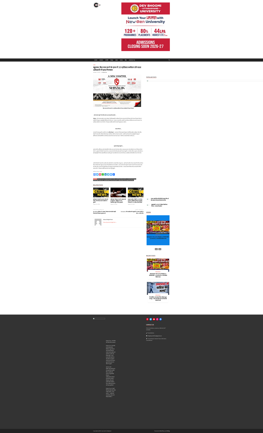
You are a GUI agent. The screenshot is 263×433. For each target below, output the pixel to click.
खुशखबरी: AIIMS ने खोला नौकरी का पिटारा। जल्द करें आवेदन (159, 205)
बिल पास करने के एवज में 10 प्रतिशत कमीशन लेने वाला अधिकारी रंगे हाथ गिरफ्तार (122, 180)
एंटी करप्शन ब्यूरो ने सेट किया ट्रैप (98, 180)
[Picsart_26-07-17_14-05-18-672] (117, 106)
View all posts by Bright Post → (110, 222)
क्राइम (116, 60)
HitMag (168, 430)
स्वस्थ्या (121, 60)
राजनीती (106, 60)
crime (94, 64)
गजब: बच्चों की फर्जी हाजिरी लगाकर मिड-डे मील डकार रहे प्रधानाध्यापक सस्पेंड (160, 199)
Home (95, 60)
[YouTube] (154, 319)
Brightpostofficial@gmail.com (155, 335)
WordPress (162, 430)
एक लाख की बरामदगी (107, 180)
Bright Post (104, 72)
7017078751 (151, 333)
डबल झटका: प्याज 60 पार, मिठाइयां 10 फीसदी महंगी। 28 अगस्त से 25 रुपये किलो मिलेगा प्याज (158, 237)
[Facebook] (160, 319)
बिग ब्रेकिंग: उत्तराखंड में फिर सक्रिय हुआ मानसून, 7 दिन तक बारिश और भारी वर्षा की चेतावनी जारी (158, 298)
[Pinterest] (147, 319)
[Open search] (169, 60)
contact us (132, 60)
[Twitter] (150, 319)
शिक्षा (126, 60)
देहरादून (111, 60)
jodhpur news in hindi (121, 178)
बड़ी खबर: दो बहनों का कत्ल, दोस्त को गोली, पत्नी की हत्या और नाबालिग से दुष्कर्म (100, 200)
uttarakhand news (131, 178)
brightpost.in (101, 178)
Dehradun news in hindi (110, 178)
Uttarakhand (157, 234)
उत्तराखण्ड (101, 60)
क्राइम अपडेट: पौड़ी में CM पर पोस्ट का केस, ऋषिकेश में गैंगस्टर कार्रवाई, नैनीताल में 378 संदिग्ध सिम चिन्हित (135, 200)
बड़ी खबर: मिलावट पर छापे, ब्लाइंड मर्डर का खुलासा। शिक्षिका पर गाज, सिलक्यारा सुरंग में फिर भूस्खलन (118, 200)
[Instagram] (157, 319)
